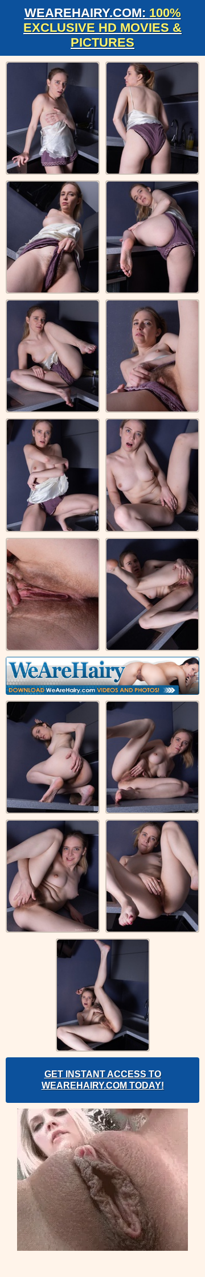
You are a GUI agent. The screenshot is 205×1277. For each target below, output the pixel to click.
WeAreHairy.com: (102, 28)
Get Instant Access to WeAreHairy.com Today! (103, 1079)
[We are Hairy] (102, 676)
